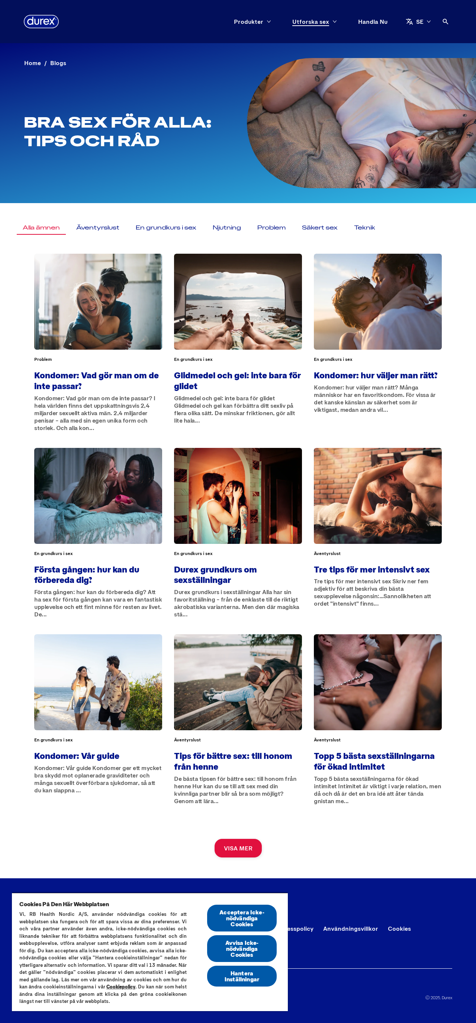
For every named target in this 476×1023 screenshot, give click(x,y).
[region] (150, 951)
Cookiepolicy (120, 987)
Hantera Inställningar (242, 975)
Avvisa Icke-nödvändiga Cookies (242, 948)
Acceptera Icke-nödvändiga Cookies (241, 917)
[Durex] (41, 21)
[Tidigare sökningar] (445, 21)
